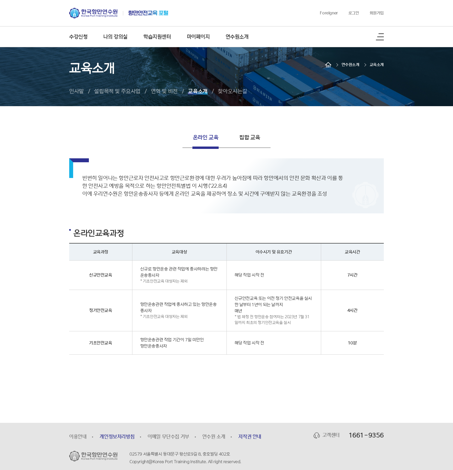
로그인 (353, 13)
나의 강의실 (115, 37)
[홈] (328, 65)
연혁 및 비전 (164, 91)
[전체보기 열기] (380, 37)
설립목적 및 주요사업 (117, 91)
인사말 (76, 91)
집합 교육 (249, 137)
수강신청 (78, 37)
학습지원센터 (157, 37)
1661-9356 (366, 435)
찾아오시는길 (232, 91)
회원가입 (377, 13)
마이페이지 (198, 37)
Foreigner (329, 13)
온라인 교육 (206, 137)
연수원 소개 (213, 436)
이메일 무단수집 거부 (168, 436)
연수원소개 (237, 37)
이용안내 (78, 436)
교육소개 (377, 64)
